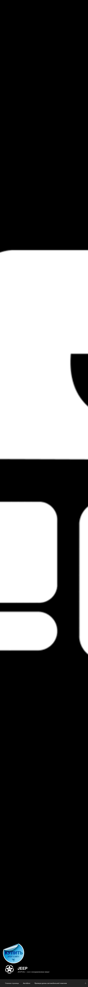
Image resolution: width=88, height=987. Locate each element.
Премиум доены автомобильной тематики (51, 983)
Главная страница (12, 983)
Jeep (22, 968)
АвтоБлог (26, 983)
